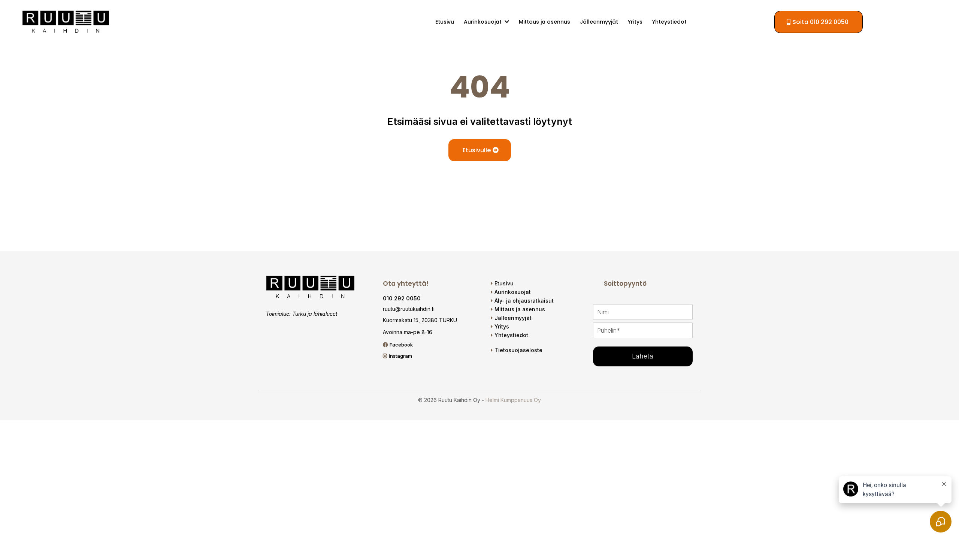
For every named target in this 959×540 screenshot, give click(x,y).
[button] (506, 22)
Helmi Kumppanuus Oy (513, 400)
